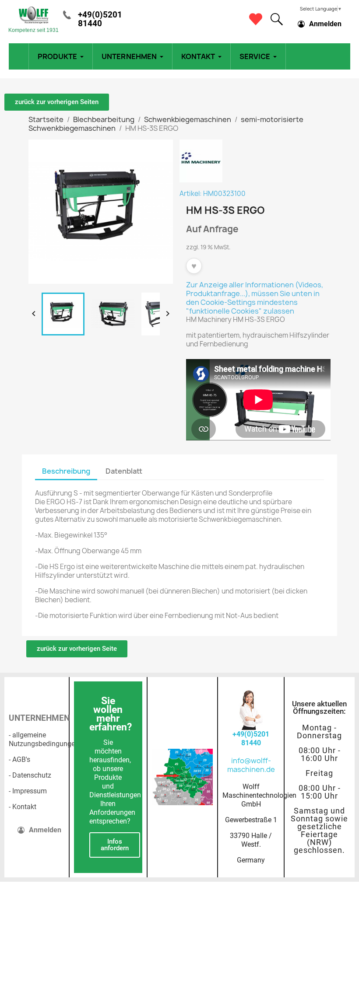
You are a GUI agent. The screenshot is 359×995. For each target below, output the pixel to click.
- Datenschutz (30, 775)
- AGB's (19, 759)
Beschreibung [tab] (66, 471)
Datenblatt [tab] (124, 471)
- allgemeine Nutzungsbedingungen (44, 739)
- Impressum (28, 791)
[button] (276, 19)
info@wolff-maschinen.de (251, 765)
